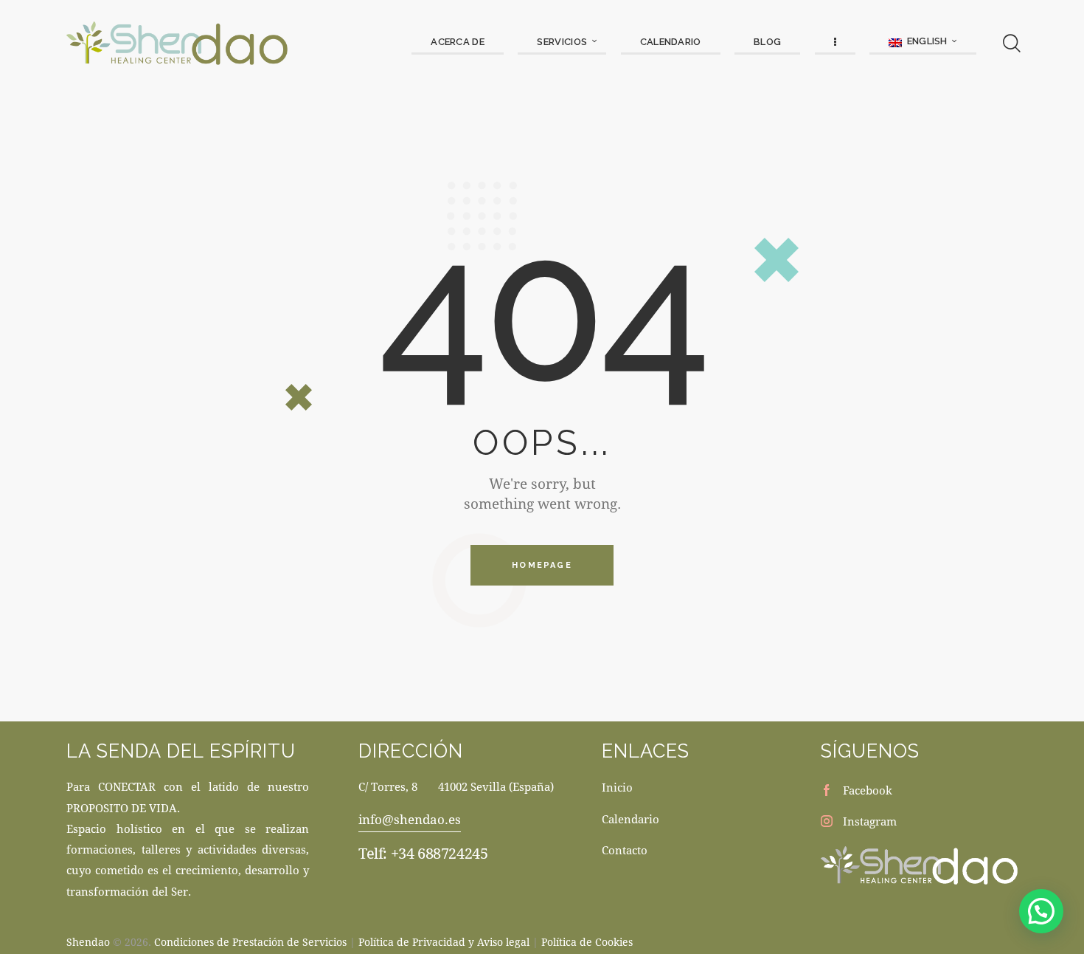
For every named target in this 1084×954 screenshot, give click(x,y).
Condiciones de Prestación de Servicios (250, 942)
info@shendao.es (409, 819)
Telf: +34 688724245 (422, 853)
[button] (1041, 911)
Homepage (542, 565)
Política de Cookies (587, 942)
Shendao (88, 942)
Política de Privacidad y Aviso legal (443, 942)
